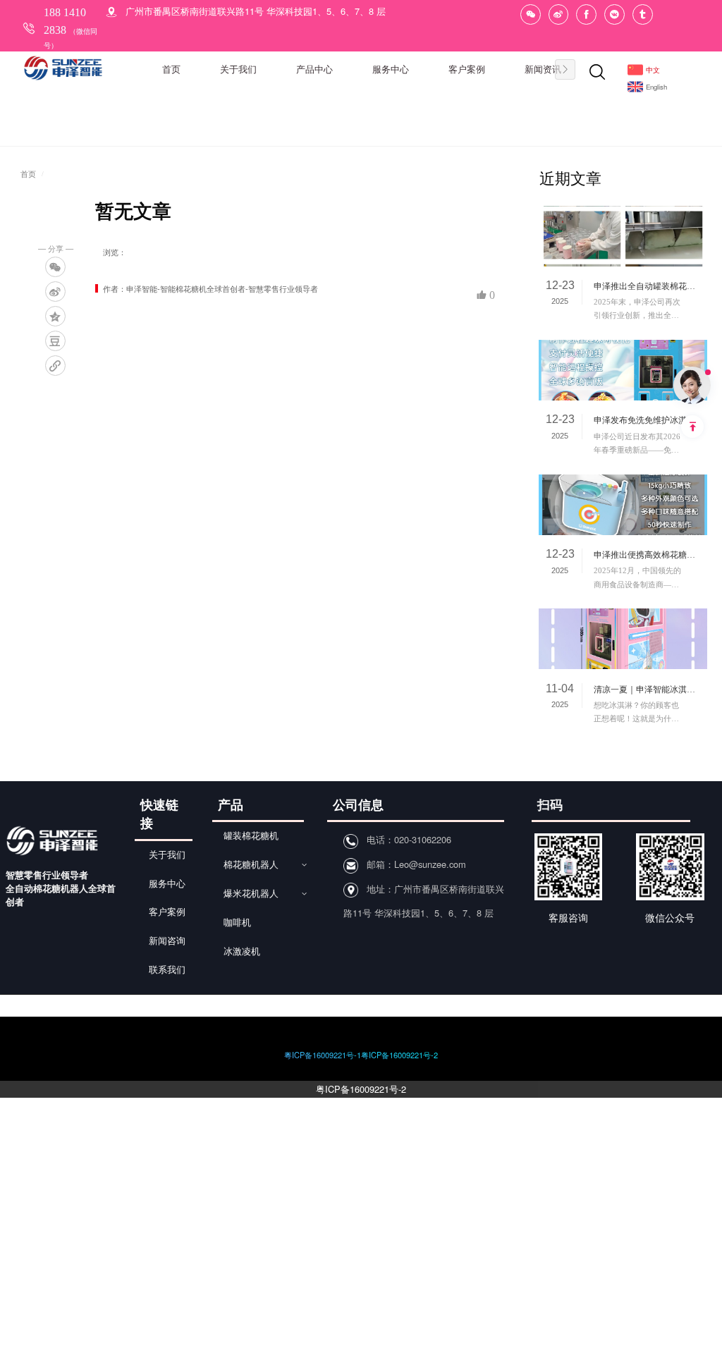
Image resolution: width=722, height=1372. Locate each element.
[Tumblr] (642, 14)
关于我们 (167, 855)
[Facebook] (586, 14)
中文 (653, 70)
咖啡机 (237, 923)
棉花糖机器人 (251, 865)
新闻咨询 (167, 941)
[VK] (614, 14)
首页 (28, 174)
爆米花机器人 (251, 894)
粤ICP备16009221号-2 (361, 1089)
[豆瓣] (55, 341)
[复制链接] (55, 365)
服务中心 (167, 884)
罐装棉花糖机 (251, 836)
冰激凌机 (242, 952)
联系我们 (167, 970)
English (656, 87)
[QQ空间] (55, 316)
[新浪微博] (559, 14)
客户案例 (167, 912)
